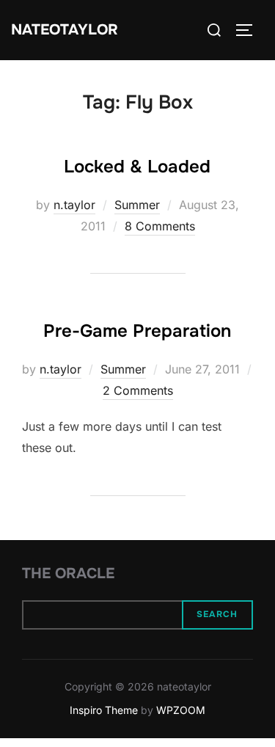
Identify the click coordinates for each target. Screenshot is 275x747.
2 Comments (138, 390)
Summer (137, 204)
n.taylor (74, 204)
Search (217, 614)
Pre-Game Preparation (137, 331)
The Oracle (68, 573)
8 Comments (160, 226)
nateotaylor (64, 30)
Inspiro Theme (104, 710)
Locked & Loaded (137, 167)
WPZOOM (180, 710)
